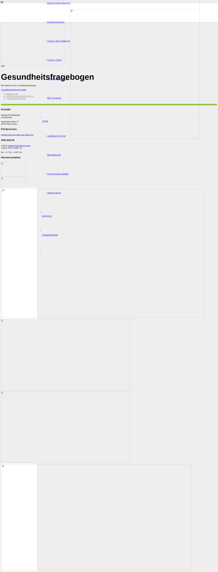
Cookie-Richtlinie (16, 99)
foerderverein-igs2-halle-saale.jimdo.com (17, 135)
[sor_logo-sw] (13, 176)
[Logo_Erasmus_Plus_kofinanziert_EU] (96, 569)
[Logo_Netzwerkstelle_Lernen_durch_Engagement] (65, 390)
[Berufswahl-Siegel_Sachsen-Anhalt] (103, 317)
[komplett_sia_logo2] (13, 187)
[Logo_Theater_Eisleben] (65, 462)
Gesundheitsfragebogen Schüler (13, 90)
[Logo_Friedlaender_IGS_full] (135, 138)
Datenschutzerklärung (20, 96)
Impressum (12, 94)
